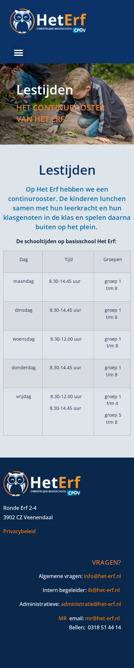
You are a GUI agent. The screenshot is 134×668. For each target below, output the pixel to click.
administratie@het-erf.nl (91, 604)
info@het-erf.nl (102, 576)
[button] (18, 52)
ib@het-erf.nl (104, 590)
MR (63, 618)
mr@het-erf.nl (102, 618)
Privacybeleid (19, 531)
